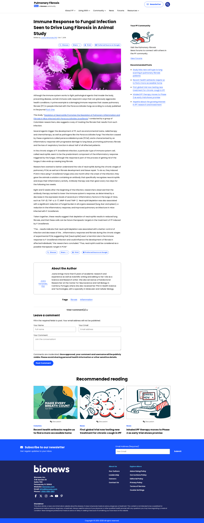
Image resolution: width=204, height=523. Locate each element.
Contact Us (114, 482)
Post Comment (43, 363)
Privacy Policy (136, 482)
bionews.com (48, 487)
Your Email (83, 325)
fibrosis (74, 299)
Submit (177, 451)
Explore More (136, 466)
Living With (83, 10)
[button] (153, 4)
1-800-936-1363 (47, 491)
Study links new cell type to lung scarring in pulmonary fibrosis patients (147, 72)
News (111, 10)
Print (88, 45)
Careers (112, 479)
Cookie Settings (137, 490)
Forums (120, 10)
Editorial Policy (136, 479)
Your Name (39, 325)
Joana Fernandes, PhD (49, 38)
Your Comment (41, 335)
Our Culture (114, 471)
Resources (132, 10)
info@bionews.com (48, 489)
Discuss (64, 45)
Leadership (114, 475)
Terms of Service (137, 486)
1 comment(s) (76, 309)
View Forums (136, 58)
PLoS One (50, 109)
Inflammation (86, 299)
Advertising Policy (138, 471)
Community (98, 10)
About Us (113, 466)
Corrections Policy (138, 475)
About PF (69, 10)
